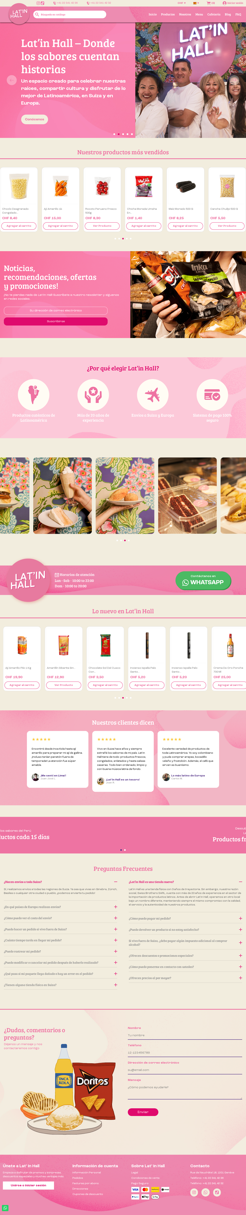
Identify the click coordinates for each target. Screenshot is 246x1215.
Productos (168, 14)
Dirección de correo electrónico (153, 1062)
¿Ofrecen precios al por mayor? (150, 978)
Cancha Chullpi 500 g (224, 209)
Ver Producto (102, 226)
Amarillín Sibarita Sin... (58, 668)
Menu (199, 14)
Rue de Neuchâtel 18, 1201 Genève (212, 1172)
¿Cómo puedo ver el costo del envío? (28, 918)
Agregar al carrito (19, 226)
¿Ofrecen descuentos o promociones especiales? (161, 955)
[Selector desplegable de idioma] (196, 3)
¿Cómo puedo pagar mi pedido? (150, 918)
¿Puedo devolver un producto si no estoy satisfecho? (164, 929)
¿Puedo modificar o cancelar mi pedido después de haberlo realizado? (51, 962)
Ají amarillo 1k (53, 209)
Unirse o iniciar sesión (28, 1185)
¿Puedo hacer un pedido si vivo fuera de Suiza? (35, 929)
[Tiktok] (217, 1192)
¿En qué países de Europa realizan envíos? (32, 907)
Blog (228, 14)
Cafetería (213, 14)
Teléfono (134, 1045)
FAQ (238, 14)
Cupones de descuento (87, 1194)
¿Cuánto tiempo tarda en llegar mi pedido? (33, 940)
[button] (18, 80)
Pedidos (77, 1178)
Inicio (153, 14)
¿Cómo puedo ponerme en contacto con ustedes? (161, 967)
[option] (123, 80)
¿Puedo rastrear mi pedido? (22, 951)
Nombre (134, 1028)
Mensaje (134, 1080)
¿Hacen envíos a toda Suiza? (23, 882)
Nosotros (185, 14)
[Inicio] (19, 14)
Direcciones (80, 1188)
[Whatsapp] (205, 1192)
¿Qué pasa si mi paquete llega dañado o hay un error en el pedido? (48, 974)
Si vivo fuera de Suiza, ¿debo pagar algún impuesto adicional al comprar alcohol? (178, 942)
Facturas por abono (85, 1183)
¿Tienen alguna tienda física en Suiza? (30, 985)
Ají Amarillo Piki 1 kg (15, 668)
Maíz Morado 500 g (181, 209)
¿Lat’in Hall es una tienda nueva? (151, 882)
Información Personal (86, 1172)
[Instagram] (194, 1192)
